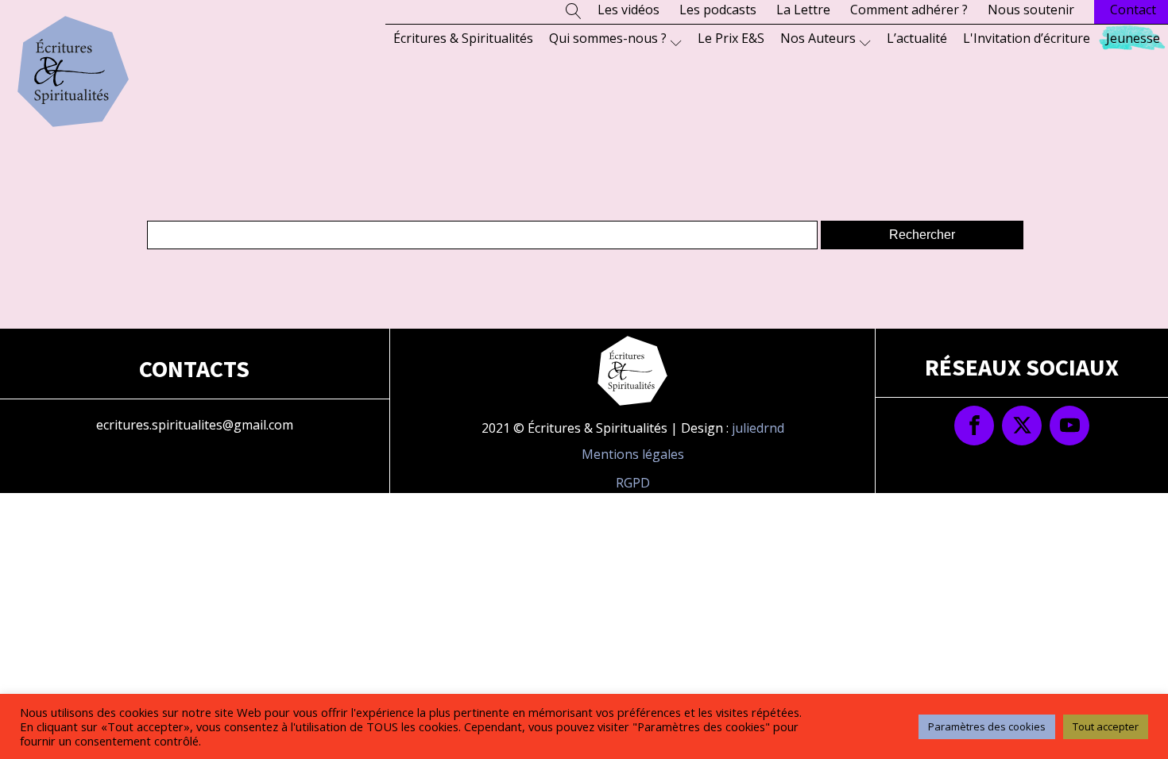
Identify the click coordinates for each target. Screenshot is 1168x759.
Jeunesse (1133, 38)
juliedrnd (758, 428)
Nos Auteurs (818, 38)
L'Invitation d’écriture (1026, 38)
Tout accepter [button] (1106, 726)
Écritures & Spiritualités (463, 38)
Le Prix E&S (731, 38)
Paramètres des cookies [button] (987, 726)
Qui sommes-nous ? (608, 38)
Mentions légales (633, 454)
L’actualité (917, 38)
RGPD (633, 482)
